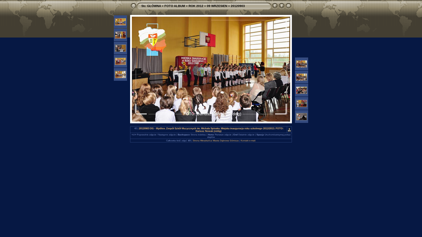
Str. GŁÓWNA (151, 6)
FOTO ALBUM (174, 6)
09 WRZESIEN (217, 6)
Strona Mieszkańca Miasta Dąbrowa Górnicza (216, 140)
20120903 (238, 6)
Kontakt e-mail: (248, 140)
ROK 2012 (196, 6)
